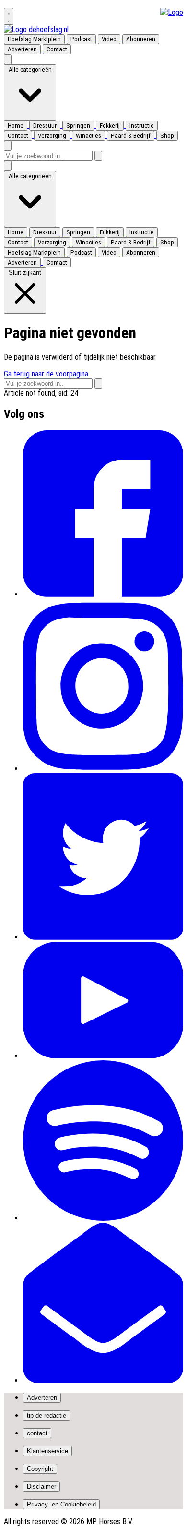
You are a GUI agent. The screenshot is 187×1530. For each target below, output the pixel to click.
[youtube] (103, 1055)
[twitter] (103, 937)
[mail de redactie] (103, 1380)
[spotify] (103, 1218)
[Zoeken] (98, 156)
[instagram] (103, 768)
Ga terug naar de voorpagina (46, 373)
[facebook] (103, 594)
